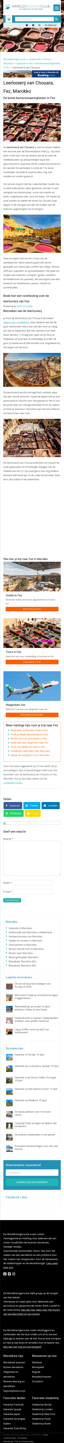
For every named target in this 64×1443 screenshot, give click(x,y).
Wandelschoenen (41, 1376)
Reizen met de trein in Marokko (26, 949)
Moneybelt (38, 1367)
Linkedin (52, 805)
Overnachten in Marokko (23, 944)
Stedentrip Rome (41, 1423)
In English (50, 25)
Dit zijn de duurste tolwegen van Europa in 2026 (33, 985)
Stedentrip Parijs (41, 1418)
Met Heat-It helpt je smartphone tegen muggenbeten (36, 996)
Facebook (14, 805)
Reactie (8, 838)
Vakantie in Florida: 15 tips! (29, 1054)
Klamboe (37, 1362)
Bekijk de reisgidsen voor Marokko (30, 755)
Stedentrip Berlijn (42, 1404)
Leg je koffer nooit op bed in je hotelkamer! (32, 1031)
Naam (7, 882)
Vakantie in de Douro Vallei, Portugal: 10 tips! (35, 1079)
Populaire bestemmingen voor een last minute (36, 1147)
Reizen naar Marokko (21, 953)
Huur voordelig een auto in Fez (28, 746)
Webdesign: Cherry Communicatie (18, 1441)
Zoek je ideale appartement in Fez (29, 734)
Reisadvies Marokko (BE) (22, 965)
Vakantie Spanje (12, 1409)
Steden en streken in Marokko (26, 940)
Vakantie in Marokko (20, 928)
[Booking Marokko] (32, 76)
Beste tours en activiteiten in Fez (29, 738)
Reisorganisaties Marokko (23, 957)
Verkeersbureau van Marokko (25, 936)
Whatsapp (15, 813)
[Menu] (56, 7)
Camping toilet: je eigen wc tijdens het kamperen (36, 1125)
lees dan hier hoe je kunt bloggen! (22, 1346)
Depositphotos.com (14, 1391)
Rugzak (36, 1372)
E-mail (34, 813)
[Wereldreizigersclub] (27, 8)
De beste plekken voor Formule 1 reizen (33, 1113)
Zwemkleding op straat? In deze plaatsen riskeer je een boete (32, 1008)
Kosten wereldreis (13, 1367)
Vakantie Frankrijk (13, 1404)
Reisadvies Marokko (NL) (22, 961)
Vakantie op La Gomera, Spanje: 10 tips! (36, 1066)
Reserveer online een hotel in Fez (29, 730)
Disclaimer (22, 1438)
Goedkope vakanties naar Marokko (30, 751)
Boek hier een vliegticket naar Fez (29, 742)
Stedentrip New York (43, 1414)
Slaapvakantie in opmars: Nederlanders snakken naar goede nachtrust (36, 1019)
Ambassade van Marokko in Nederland (30, 932)
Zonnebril (37, 1381)
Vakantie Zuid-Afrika (14, 1428)
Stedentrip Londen (42, 1409)
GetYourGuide (25, 306)
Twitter (33, 805)
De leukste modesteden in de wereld (35, 1134)
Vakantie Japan (11, 1414)
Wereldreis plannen (14, 1362)
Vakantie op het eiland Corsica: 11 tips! (36, 1089)
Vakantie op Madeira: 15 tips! (31, 1100)
